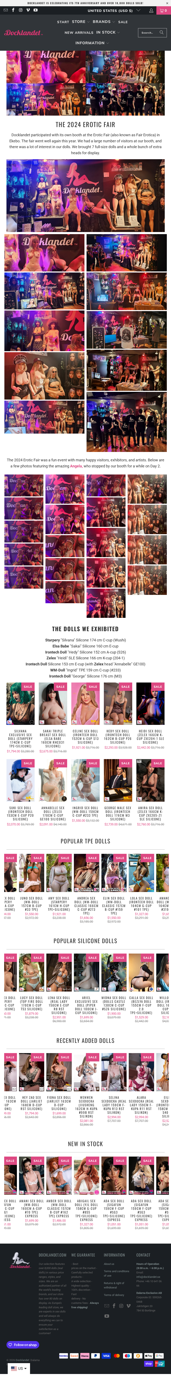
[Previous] (8, 888)
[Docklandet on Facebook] (13, 10)
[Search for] (161, 32)
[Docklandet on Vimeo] (28, 10)
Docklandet (22, 1360)
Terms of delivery (114, 1295)
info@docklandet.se (148, 1276)
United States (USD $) (111, 11)
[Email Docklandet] (5, 10)
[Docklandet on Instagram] (20, 10)
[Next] (165, 888)
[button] (81, 22)
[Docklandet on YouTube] (35, 10)
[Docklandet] (23, 32)
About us (109, 1263)
